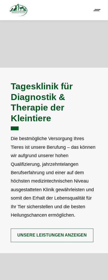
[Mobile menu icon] (97, 10)
